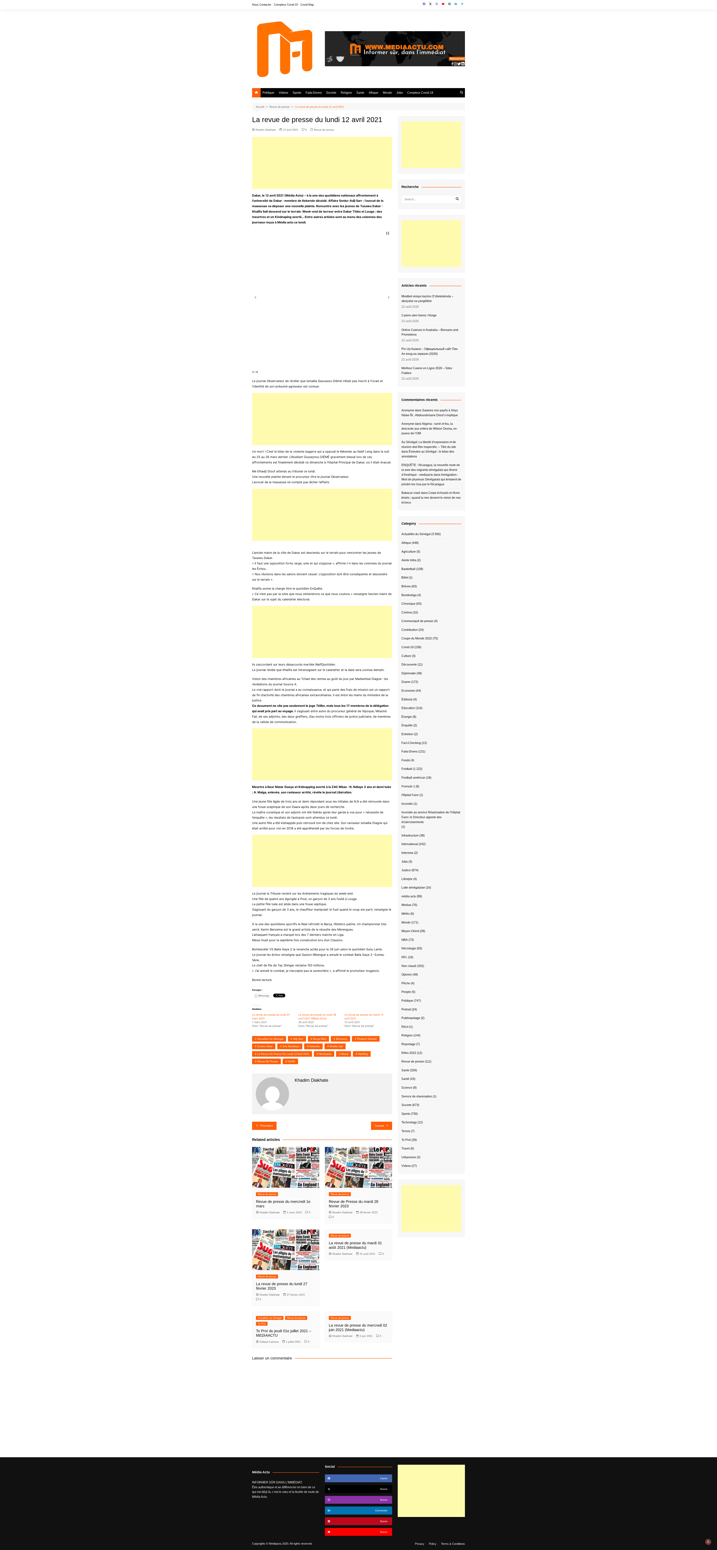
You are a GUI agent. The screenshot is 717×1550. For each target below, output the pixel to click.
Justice (406, 870)
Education (408, 708)
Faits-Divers (314, 92)
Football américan (413, 777)
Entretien (407, 734)
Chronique (408, 603)
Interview (407, 852)
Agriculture (408, 551)
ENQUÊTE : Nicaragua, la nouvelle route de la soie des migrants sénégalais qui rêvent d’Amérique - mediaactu (430, 469)
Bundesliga (409, 595)
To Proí (262, 1323)
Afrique (373, 92)
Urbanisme (408, 1157)
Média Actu (259, 1496)
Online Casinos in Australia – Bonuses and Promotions (429, 332)
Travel (405, 1148)
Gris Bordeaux (291, 1046)
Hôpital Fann (410, 795)
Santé (405, 1078)
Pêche (405, 983)
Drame (405, 681)
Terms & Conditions (453, 1543)
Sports (297, 92)
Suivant (379, 1125)
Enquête (407, 725)
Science (406, 1087)
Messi (344, 1053)
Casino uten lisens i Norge (419, 315)
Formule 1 (408, 786)
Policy (432, 1543)
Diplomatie (408, 673)
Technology (409, 1122)
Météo (405, 913)
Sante (360, 92)
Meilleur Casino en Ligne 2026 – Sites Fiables (426, 371)
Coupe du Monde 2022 (416, 638)
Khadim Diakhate (266, 129)
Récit (404, 1026)
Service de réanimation (416, 1096)
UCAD (291, 1061)
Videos (283, 92)
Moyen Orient (410, 931)
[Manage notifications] (708, 1542)
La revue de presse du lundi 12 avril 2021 (283, 1053)
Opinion (406, 974)
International (409, 844)
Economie (408, 690)
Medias (406, 904)
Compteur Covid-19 (286, 4)
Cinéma (406, 612)
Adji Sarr (298, 1038)
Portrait (406, 1009)
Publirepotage (410, 1018)
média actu (408, 896)
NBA (404, 939)
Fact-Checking (411, 742)
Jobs (399, 92)
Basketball (408, 569)
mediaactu (325, 1053)
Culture (406, 656)
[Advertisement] (322, 163)
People (406, 991)
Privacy (419, 1543)
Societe (331, 92)
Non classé (408, 966)
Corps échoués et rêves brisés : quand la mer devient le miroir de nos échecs (431, 497)
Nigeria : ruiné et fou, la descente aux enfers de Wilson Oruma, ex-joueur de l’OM (429, 428)
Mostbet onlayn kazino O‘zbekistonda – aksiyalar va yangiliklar (427, 299)
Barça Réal (319, 1038)
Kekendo (314, 1046)
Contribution (409, 629)
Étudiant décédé (367, 1038)
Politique (268, 92)
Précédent (266, 1125)
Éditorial (406, 699)
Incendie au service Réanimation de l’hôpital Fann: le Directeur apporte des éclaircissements (430, 817)
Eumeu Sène (265, 1046)
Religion (346, 92)
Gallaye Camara (269, 1341)
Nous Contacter (261, 4)
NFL (404, 957)
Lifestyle (406, 879)
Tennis (405, 1131)
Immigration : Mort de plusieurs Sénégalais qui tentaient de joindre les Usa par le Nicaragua (431, 479)
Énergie (406, 716)
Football (406, 768)
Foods (405, 760)
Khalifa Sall (336, 1046)
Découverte (409, 664)
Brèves (406, 586)
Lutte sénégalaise (413, 887)
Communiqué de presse (417, 621)
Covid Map (307, 4)
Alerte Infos (408, 560)
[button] (255, 297)
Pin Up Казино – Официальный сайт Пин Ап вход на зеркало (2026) (429, 351)
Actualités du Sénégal (270, 1038)
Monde (387, 92)
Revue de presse (324, 129)
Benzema (341, 1038)
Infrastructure (410, 835)
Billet (404, 577)
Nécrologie (408, 948)
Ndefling (363, 1053)
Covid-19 (407, 647)
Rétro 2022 (408, 1052)
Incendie (407, 803)
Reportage (408, 1044)
